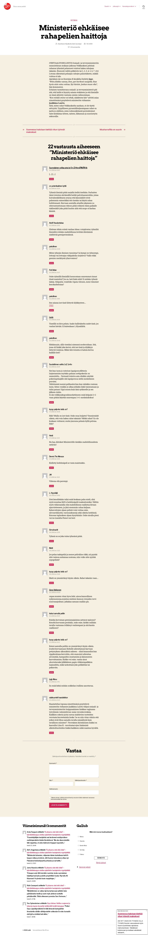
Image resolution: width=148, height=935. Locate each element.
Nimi (51, 780)
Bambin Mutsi (83, 845)
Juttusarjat (116, 6)
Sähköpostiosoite (81, 780)
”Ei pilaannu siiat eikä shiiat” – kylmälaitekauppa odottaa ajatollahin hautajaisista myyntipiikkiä (48, 833)
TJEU (51, 305)
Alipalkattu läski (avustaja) (73, 44)
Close (146, 910)
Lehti (29, 930)
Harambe (82, 841)
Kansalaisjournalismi (128, 6)
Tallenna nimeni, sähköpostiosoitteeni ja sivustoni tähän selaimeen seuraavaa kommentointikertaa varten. (72, 798)
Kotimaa (74, 20)
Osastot (107, 6)
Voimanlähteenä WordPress (41, 930)
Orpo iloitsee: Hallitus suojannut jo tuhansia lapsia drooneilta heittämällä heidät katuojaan (48, 904)
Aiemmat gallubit (84, 866)
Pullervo (82, 854)
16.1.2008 (89, 44)
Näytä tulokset (101, 862)
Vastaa (51, 179)
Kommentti (53, 763)
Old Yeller (82, 850)
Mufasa (81, 836)
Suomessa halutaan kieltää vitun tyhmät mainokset (130, 915)
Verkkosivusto (53, 789)
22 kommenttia (75, 47)
